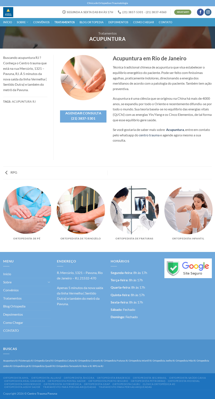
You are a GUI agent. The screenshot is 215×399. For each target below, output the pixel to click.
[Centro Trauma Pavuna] (18, 12)
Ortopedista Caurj (126, 384)
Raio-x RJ (87, 366)
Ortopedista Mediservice (22, 384)
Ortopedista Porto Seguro (108, 380)
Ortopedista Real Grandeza (24, 380)
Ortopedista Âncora (79, 377)
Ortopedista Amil (16, 377)
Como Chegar (143, 22)
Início (7, 22)
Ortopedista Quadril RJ (44, 366)
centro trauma (149, 135)
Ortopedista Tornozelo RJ (69, 366)
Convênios (41, 22)
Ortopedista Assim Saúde (22, 387)
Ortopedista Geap (97, 384)
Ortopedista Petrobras (148, 380)
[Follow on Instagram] (208, 12)
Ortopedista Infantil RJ (140, 360)
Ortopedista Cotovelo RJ (90, 360)
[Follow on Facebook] (200, 12)
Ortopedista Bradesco (113, 377)
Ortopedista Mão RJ (186, 360)
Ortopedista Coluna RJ (65, 360)
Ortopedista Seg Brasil (149, 377)
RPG (13, 172)
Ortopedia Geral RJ (44, 360)
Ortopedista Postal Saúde (67, 380)
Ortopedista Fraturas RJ (116, 360)
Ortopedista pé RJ (22, 366)
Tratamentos (64, 22)
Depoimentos (118, 22)
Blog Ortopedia (92, 22)
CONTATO (165, 22)
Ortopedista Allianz (46, 377)
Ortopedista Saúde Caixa (187, 377)
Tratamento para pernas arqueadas (69, 387)
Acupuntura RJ (10, 360)
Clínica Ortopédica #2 (159, 384)
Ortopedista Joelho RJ (164, 360)
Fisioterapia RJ (26, 360)
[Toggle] (49, 281)
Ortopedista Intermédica (62, 384)
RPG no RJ (98, 366)
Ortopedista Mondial (184, 380)
